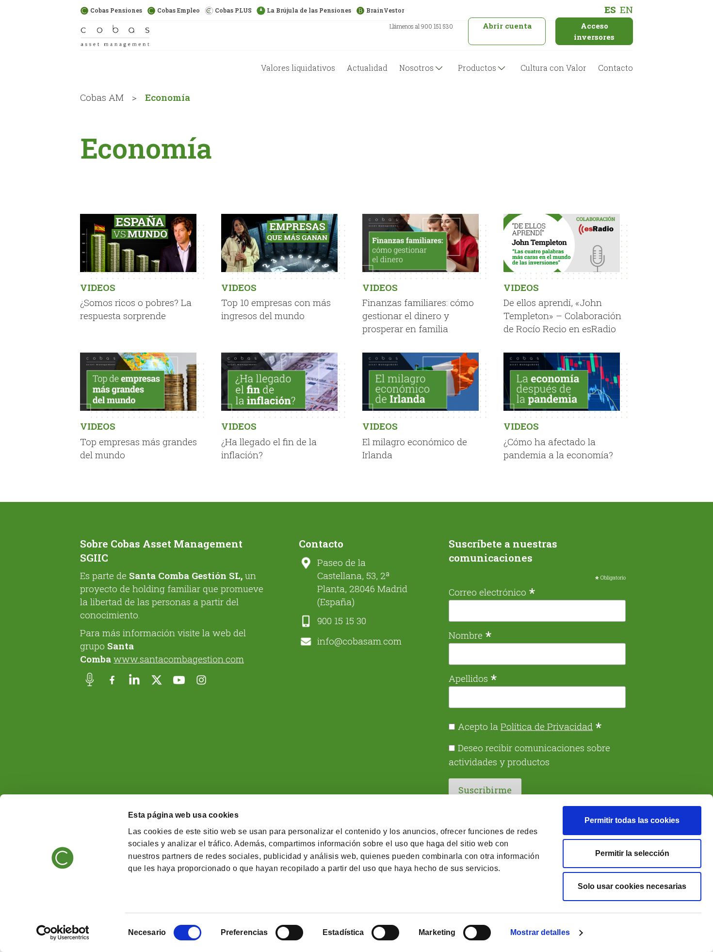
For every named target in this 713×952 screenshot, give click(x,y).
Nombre (470, 634)
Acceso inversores (594, 31)
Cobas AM (102, 97)
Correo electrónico (492, 591)
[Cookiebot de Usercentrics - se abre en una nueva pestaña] (62, 932)
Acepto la (530, 726)
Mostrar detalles (540, 932)
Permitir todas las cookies (632, 820)
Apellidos (473, 677)
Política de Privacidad (547, 726)
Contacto (615, 68)
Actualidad (367, 68)
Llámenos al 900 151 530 (421, 26)
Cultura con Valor (553, 68)
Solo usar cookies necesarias (632, 886)
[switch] (289, 932)
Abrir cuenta (507, 26)
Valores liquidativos (298, 68)
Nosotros (416, 68)
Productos (477, 68)
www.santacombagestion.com (178, 659)
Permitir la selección (632, 853)
